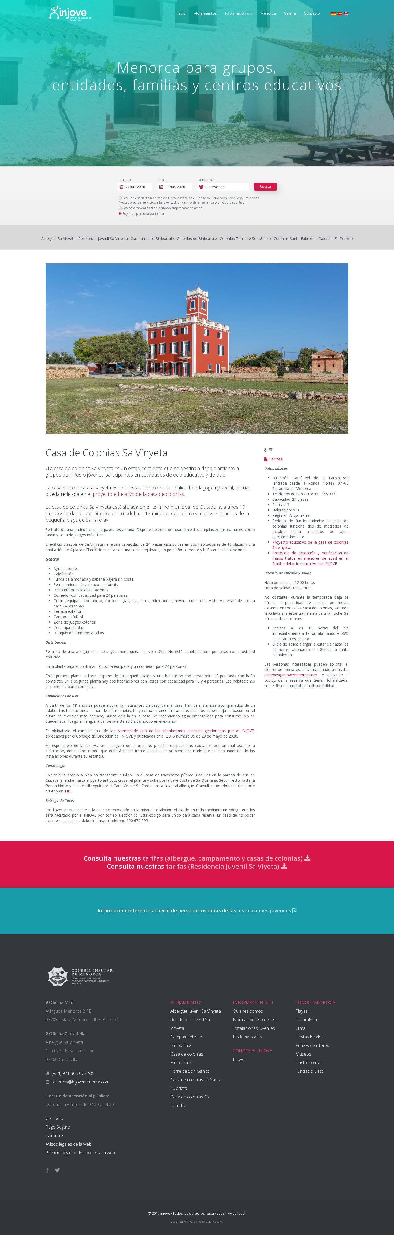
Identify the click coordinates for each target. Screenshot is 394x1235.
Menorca (268, 13)
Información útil (238, 13)
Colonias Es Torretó (335, 238)
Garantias (55, 1135)
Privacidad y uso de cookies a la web (80, 1153)
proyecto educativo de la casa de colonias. (139, 494)
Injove (238, 1059)
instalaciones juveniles (264, 910)
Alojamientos (205, 13)
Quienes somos (248, 1011)
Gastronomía (308, 1063)
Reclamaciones (247, 1037)
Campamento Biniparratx (152, 238)
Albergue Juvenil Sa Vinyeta (195, 1011)
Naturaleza (306, 1020)
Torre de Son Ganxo (190, 1071)
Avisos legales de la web (68, 1144)
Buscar (265, 186)
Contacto (312, 13)
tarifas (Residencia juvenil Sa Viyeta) (223, 866)
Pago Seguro (58, 1127)
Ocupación (206, 179)
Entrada (124, 179)
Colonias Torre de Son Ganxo (245, 238)
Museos (303, 1054)
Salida (162, 179)
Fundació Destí (309, 1071)
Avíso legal (236, 1213)
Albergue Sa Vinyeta (58, 238)
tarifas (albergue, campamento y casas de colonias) (223, 858)
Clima (300, 1028)
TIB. (67, 791)
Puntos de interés (312, 1045)
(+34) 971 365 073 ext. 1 (74, 1073)
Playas (301, 1011)
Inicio (181, 13)
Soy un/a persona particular (143, 214)
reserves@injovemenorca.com (290, 674)
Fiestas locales (309, 1037)
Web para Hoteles (211, 1221)
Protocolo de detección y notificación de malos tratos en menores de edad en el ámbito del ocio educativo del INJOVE (310, 558)
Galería (290, 13)
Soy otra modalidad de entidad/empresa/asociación (162, 208)
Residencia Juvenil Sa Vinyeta (103, 238)
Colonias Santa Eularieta (295, 238)
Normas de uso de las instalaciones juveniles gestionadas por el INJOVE (185, 730)
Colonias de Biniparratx (197, 238)
